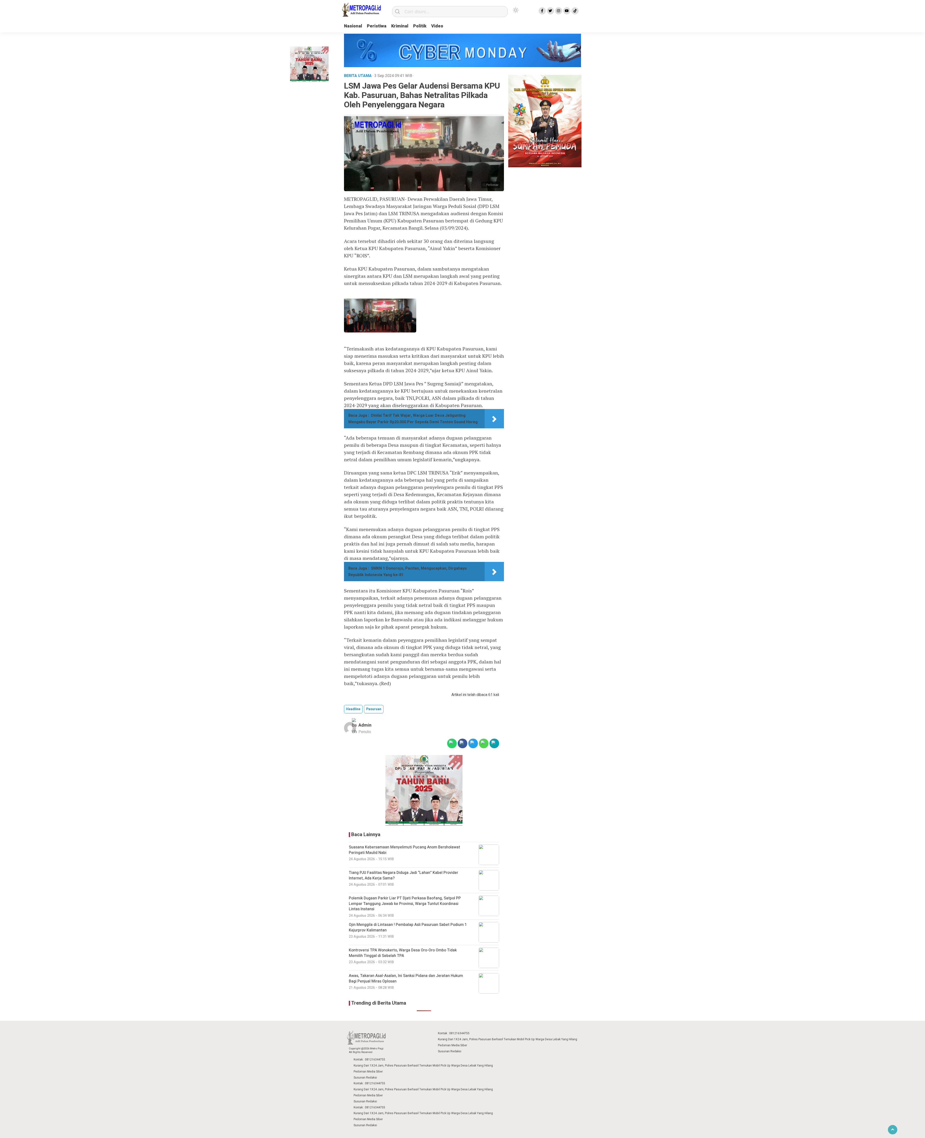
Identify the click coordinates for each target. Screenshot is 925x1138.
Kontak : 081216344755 (453, 1033)
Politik (419, 26)
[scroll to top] (893, 1129)
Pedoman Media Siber (452, 1045)
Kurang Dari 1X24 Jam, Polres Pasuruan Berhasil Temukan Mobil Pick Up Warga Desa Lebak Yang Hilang (507, 1039)
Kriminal (399, 26)
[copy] (494, 743)
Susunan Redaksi (449, 1051)
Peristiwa (376, 26)
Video (437, 26)
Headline (353, 709)
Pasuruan (373, 709)
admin (364, 725)
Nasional (353, 26)
